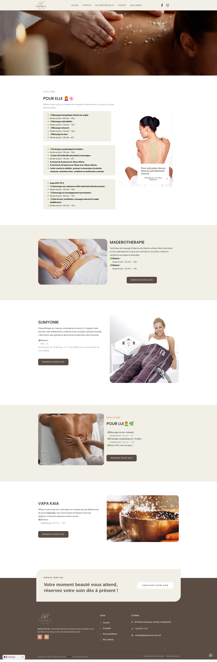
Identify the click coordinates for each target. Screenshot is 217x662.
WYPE (69, 656)
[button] (210, 655)
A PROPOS (87, 5)
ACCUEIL (75, 5)
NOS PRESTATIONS (103, 5)
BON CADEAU (136, 5)
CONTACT (122, 5)
